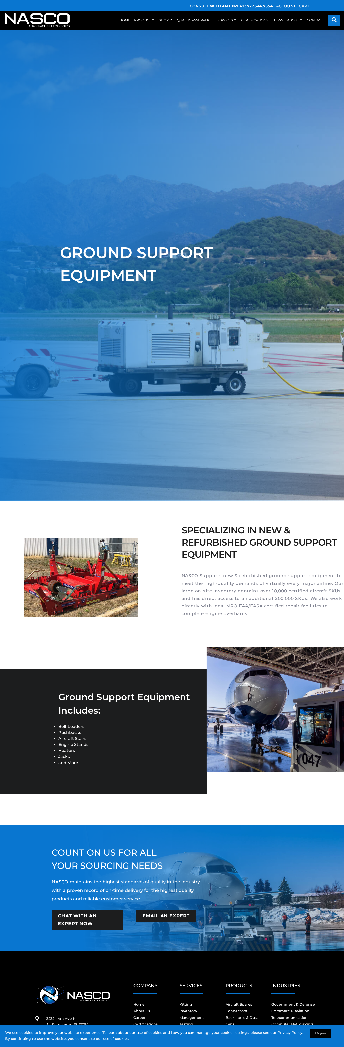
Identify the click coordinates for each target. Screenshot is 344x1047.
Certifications (254, 20)
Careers (140, 1017)
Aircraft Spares (239, 1004)
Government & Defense (293, 1004)
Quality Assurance (195, 20)
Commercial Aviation (290, 1011)
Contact (315, 20)
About (293, 20)
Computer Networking (292, 1024)
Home (124, 20)
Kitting (186, 1004)
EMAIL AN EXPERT (166, 916)
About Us (141, 1011)
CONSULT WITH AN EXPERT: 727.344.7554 (231, 6)
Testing (186, 1024)
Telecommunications (290, 1017)
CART (304, 6)
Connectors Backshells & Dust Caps (242, 1017)
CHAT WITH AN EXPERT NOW (77, 919)
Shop (164, 20)
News (277, 20)
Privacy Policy (290, 1032)
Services (225, 20)
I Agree (320, 1033)
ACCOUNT (286, 6)
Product (142, 20)
